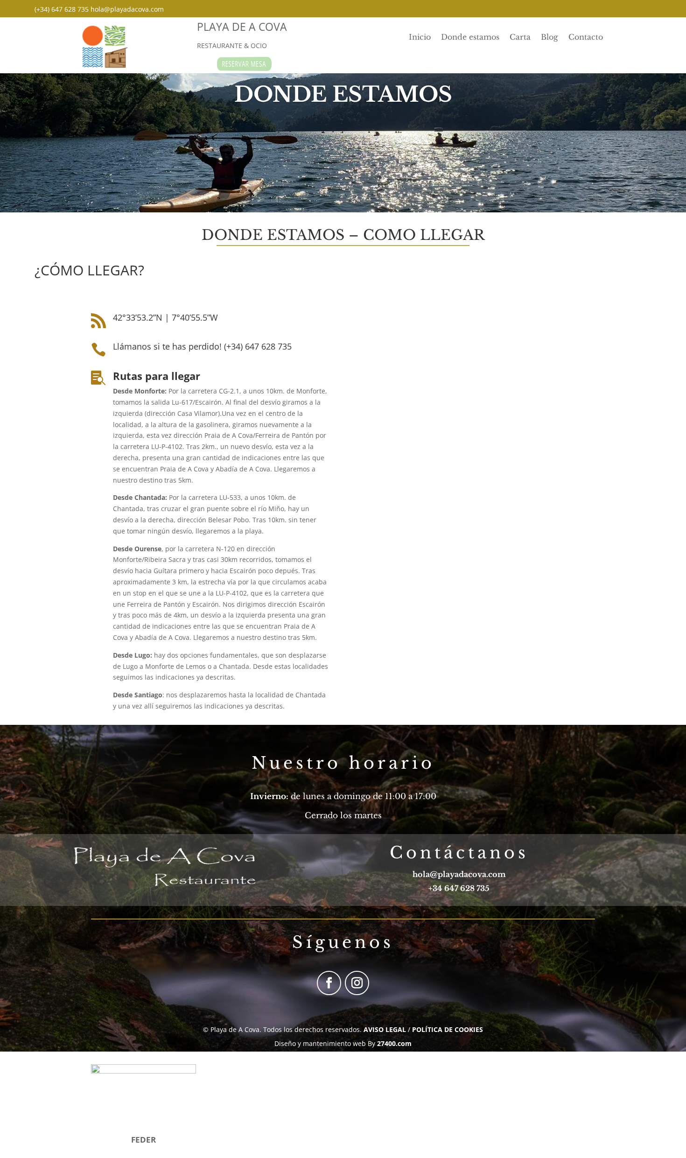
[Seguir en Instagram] (357, 983)
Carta (520, 38)
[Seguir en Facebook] (329, 983)
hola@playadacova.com (459, 874)
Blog (549, 38)
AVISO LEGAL (385, 1029)
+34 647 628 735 (459, 888)
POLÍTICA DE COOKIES (447, 1029)
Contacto (585, 38)
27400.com (394, 1043)
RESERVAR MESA (244, 64)
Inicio (420, 38)
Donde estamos (470, 38)
